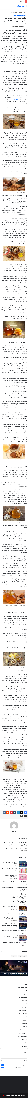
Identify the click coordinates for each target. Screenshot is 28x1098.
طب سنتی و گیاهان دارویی (17, 12)
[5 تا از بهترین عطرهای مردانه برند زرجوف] (23, 864)
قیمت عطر (24, 1017)
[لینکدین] (18, 812)
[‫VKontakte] (4, 812)
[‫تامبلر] (14, 812)
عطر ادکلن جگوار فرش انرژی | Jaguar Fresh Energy (15, 897)
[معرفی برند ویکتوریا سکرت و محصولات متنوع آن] (23, 877)
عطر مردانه (14, 956)
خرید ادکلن (24, 1007)
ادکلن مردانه (24, 1023)
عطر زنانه (20, 956)
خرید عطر (25, 1004)
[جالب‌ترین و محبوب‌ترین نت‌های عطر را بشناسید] (23, 908)
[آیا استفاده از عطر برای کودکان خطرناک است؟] (23, 938)
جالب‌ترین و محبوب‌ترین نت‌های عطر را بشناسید (10, 907)
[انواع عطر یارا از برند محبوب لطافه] (23, 870)
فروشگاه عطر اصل (23, 997)
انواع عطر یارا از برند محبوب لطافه (9, 868)
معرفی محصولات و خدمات (20, 1065)
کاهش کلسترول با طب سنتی (8, 843)
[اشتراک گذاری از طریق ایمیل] (25, 816)
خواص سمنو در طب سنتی (21, 848)
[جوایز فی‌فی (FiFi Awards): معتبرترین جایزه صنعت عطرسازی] (23, 926)
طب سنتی (18, 305)
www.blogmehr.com (22, 1030)
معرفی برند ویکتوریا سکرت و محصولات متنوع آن (10, 876)
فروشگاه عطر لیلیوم (22, 990)
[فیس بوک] (25, 812)
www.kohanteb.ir (23, 1043)
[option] (14, 968)
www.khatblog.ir (23, 1039)
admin (23, 24)
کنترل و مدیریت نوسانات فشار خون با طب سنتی (7, 849)
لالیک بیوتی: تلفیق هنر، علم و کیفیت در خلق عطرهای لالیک (10, 917)
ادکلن (25, 994)
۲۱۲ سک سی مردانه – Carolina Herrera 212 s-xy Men (14, 893)
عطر (25, 956)
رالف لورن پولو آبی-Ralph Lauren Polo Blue (17, 913)
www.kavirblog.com (22, 1036)
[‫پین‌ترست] (11, 812)
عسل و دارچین (16, 99)
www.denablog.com (22, 1033)
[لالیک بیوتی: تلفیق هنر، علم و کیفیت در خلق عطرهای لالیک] (23, 919)
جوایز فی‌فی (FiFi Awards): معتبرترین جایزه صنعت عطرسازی (9, 924)
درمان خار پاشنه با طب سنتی (22, 843)
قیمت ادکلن (24, 1020)
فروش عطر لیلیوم (23, 1013)
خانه (24, 12)
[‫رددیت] (7, 812)
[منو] (2, 6)
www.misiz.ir (24, 1046)
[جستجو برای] (26, 6)
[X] (21, 812)
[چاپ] (21, 816)
